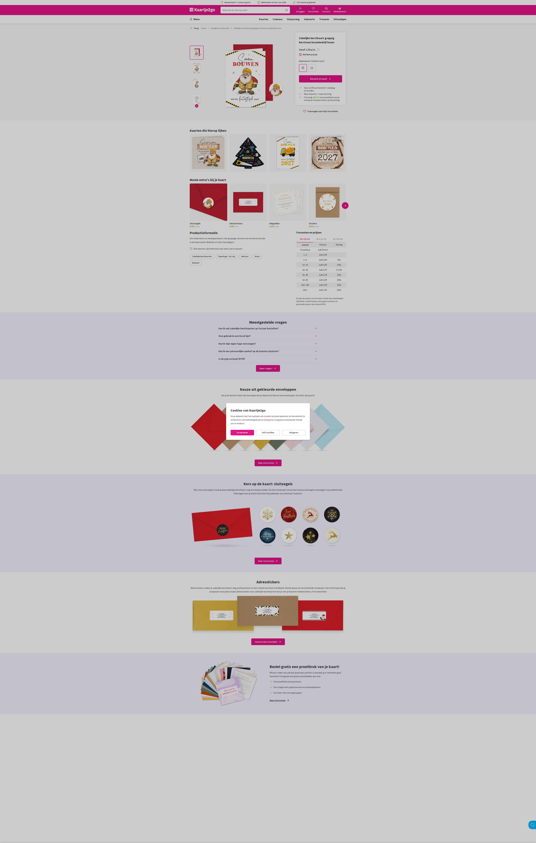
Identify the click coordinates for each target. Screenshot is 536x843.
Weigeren (293, 432)
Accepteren (242, 432)
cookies (267, 416)
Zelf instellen (268, 432)
